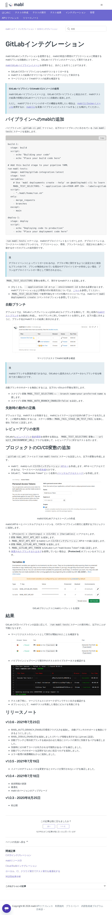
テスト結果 (55, 12)
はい (49, 826)
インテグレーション (76, 12)
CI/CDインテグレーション (47, 29)
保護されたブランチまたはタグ (26, 551)
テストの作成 (21, 12)
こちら (76, 290)
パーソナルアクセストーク (70, 473)
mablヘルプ (10, 29)
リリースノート (31, 17)
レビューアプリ (22, 436)
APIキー (65, 466)
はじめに (6, 12)
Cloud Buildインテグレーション (21, 865)
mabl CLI (30, 106)
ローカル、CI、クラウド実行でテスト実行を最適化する (33, 871)
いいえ (63, 826)
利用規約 (59, 905)
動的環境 (36, 436)
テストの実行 (39, 12)
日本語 (39, 909)
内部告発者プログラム (92, 905)
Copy (102, 138)
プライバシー (72, 905)
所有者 (42, 469)
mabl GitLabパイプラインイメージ (23, 65)
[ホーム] (14, 5)
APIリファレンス (10, 17)
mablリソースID (14, 860)
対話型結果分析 (13, 876)
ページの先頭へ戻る (16, 841)
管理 (92, 12)
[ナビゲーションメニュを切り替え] (101, 5)
